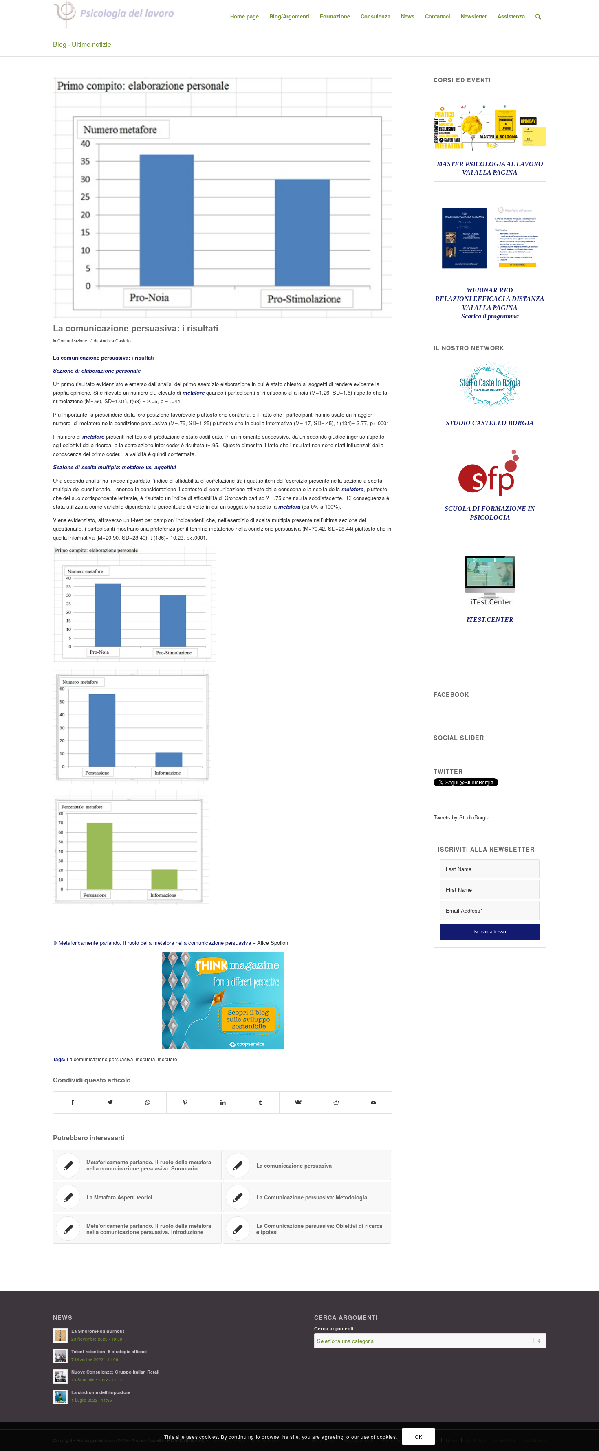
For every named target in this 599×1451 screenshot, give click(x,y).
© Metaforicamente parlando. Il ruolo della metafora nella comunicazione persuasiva (152, 942)
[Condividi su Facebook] (72, 1102)
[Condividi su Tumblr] (260, 1102)
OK (418, 1436)
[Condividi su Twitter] (109, 1102)
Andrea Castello (115, 341)
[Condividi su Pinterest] (185, 1102)
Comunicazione (72, 341)
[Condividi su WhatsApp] (147, 1102)
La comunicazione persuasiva (100, 1059)
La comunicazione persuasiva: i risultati (135, 328)
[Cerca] (538, 16)
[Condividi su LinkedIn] (222, 1102)
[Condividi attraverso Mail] (373, 1102)
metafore (167, 1059)
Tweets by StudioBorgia (461, 817)
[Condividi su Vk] (298, 1102)
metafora (145, 1059)
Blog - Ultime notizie (82, 44)
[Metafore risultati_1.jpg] (222, 197)
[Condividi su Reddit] (336, 1102)
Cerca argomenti (333, 1328)
